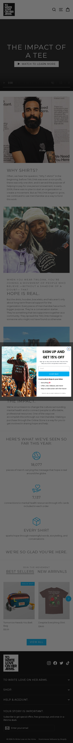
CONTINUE (54, 374)
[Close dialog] (68, 349)
